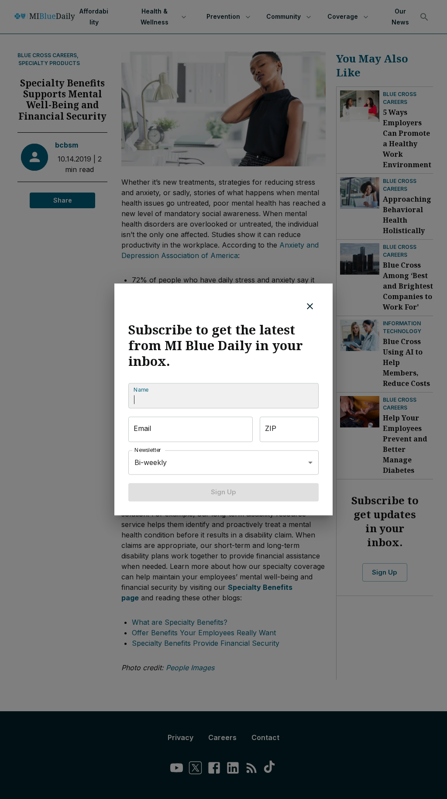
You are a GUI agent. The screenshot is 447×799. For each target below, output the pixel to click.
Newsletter (148, 450)
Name (141, 389)
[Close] (310, 306)
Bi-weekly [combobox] (150, 462)
